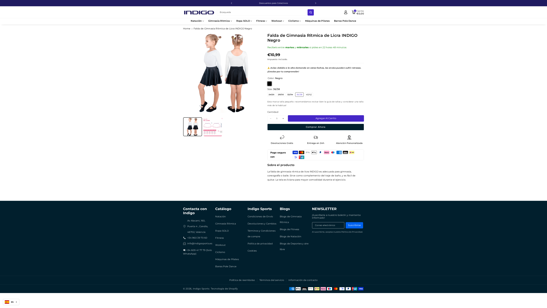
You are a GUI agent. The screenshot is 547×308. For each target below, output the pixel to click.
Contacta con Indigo (195, 211)
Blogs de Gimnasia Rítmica (291, 219)
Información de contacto (303, 280)
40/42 (309, 95)
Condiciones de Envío (260, 216)
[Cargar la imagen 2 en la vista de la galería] (212, 126)
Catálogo (223, 209)
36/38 (300, 95)
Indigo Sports (260, 209)
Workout (220, 245)
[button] (197, 21)
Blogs (285, 209)
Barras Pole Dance (225, 266)
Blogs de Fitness (289, 229)
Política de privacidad (260, 243)
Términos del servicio (271, 280)
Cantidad (272, 112)
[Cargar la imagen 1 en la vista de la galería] (192, 126)
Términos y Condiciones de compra (262, 233)
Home (186, 28)
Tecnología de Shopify (224, 288)
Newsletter (324, 209)
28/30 (281, 95)
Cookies (252, 250)
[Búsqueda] (311, 12)
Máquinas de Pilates (227, 259)
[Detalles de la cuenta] (346, 12)
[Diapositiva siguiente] (316, 3)
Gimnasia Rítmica (225, 223)
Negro (269, 84)
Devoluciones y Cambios (262, 223)
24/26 (272, 95)
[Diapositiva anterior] (231, 3)
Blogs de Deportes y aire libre (294, 246)
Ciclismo (220, 252)
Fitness (219, 238)
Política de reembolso (242, 280)
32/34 (290, 95)
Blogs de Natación (290, 236)
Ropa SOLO (222, 230)
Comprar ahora (315, 127)
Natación (220, 216)
